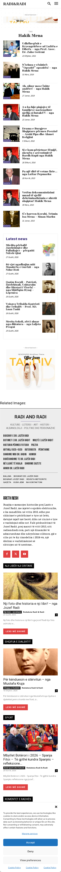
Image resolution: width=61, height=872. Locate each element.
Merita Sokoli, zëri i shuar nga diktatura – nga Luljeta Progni (23, 324)
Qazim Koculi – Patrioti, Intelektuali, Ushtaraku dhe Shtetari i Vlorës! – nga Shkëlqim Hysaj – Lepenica (21, 287)
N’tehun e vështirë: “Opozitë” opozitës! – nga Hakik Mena (39, 67)
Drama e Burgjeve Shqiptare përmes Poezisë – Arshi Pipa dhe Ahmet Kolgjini (40, 133)
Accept (30, 842)
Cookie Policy (14, 867)
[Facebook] (6, 554)
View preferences (30, 860)
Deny (30, 851)
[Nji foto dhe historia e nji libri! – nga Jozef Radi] (30, 586)
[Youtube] (24, 554)
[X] (15, 554)
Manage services (30, 833)
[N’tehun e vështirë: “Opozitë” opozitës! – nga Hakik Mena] (11, 70)
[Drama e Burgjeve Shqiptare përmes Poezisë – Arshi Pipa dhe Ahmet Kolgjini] (11, 134)
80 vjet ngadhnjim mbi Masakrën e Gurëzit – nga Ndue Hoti (22, 267)
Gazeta (7, 56)
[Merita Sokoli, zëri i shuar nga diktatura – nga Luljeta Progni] (48, 326)
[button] (56, 806)
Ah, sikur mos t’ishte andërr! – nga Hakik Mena (36, 88)
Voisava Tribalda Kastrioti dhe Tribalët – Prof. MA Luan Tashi (23, 307)
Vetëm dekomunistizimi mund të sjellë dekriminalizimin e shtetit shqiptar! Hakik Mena (39, 197)
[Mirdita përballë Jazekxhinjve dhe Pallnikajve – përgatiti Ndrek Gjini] (48, 249)
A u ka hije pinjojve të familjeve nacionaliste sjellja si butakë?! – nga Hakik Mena (38, 111)
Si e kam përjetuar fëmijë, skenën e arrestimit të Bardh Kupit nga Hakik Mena (39, 154)
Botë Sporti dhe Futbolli (14, 768)
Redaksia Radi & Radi (33, 612)
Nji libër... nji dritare (12, 612)
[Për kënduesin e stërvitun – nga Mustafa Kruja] (30, 662)
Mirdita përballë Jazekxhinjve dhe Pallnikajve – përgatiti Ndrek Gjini (20, 249)
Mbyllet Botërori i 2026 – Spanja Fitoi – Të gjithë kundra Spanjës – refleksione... (28, 759)
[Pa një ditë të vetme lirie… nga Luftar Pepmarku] (11, 176)
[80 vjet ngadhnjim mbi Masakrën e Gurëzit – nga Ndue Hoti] (48, 269)
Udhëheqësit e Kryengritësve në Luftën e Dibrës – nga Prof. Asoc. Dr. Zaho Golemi (40, 48)
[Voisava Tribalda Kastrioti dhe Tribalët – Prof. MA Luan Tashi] (48, 308)
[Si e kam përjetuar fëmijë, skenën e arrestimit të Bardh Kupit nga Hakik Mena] (11, 155)
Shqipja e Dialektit (12, 688)
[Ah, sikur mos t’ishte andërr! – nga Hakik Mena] (11, 91)
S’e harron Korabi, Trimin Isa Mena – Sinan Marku (40, 215)
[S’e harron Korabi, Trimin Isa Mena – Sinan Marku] (11, 219)
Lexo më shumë (15, 631)
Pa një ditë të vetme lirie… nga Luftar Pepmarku (39, 173)
